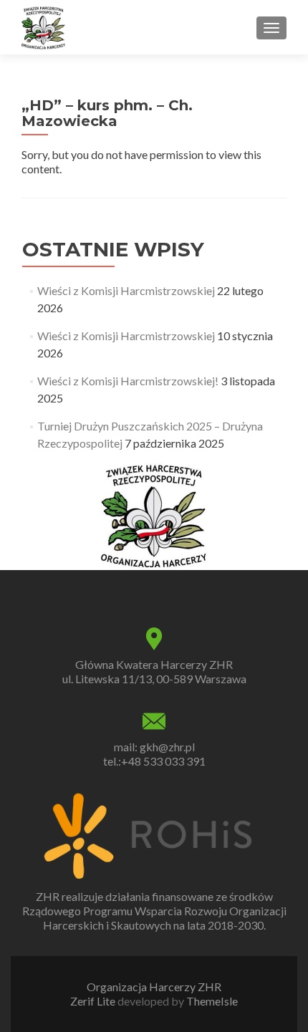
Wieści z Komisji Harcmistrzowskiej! (127, 380)
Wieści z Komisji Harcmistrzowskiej (126, 290)
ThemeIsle (212, 1001)
